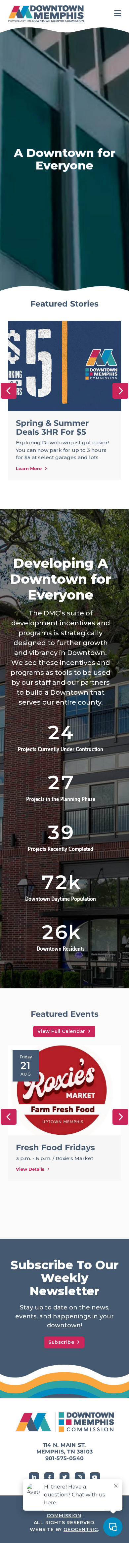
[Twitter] (64, 1477)
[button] (9, 391)
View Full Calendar (61, 1031)
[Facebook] (49, 1477)
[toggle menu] (117, 13)
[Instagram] (80, 1477)
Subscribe (61, 1342)
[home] (47, 13)
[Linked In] (34, 1477)
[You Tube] (95, 1477)
